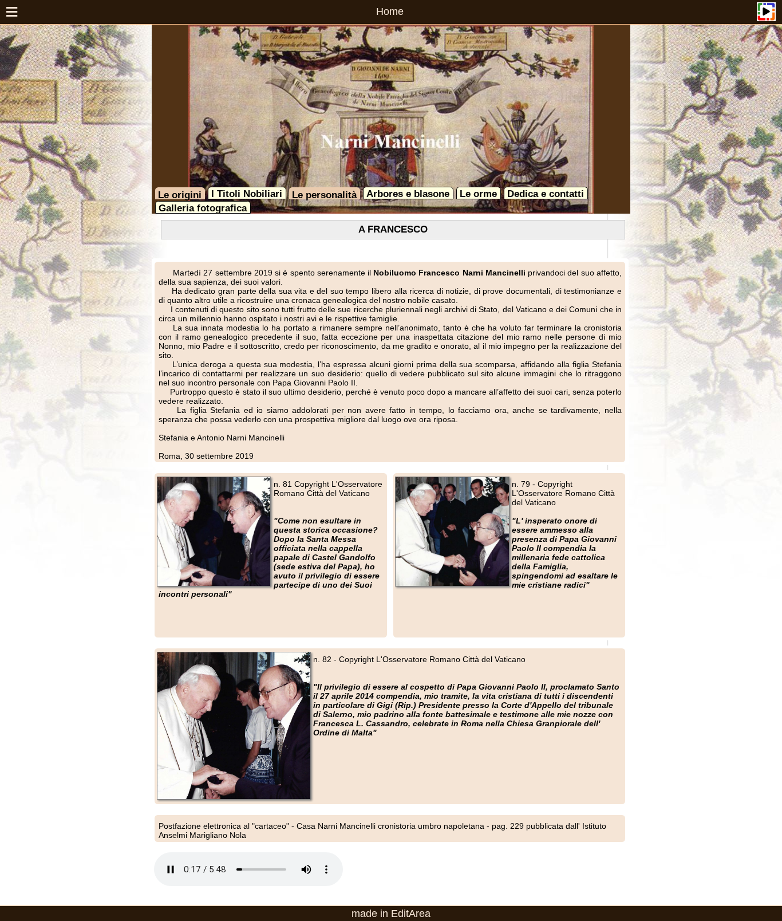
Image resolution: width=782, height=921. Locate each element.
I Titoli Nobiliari (246, 193)
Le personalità (324, 195)
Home (390, 11)
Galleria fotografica (203, 208)
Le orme (478, 193)
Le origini (180, 195)
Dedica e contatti (545, 193)
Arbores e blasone (407, 193)
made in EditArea (391, 913)
